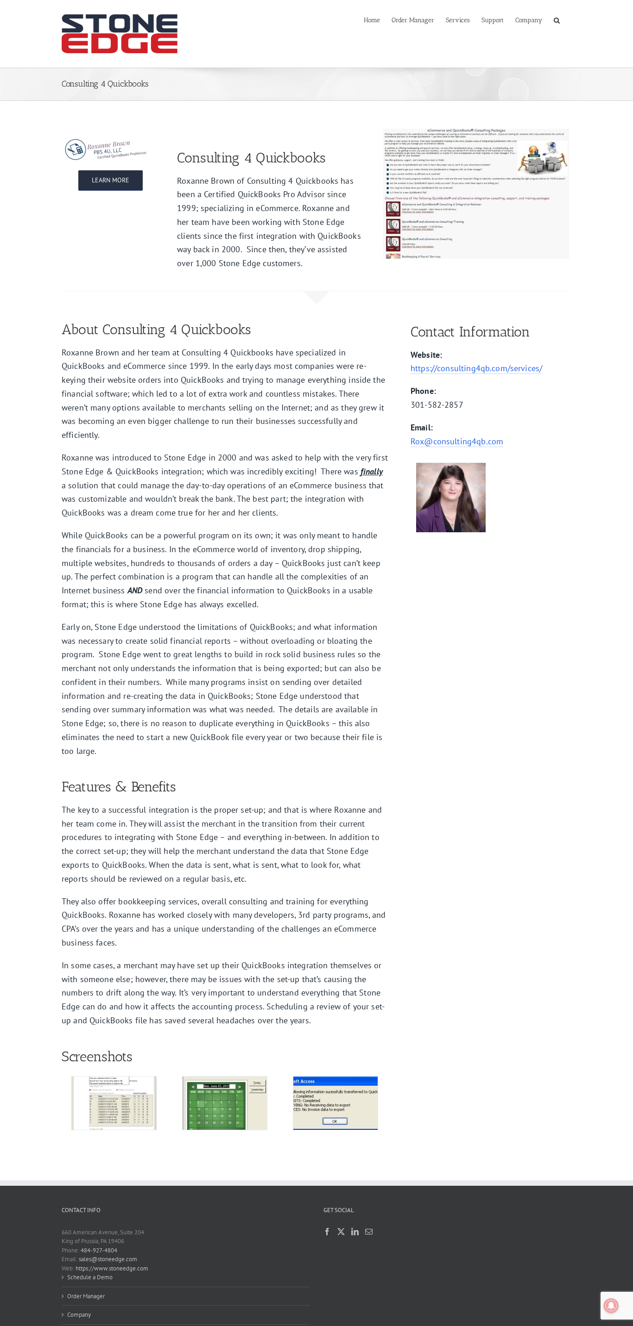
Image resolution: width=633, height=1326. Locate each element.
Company (79, 1315)
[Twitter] (341, 1231)
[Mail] (369, 1231)
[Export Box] (114, 1081)
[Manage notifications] (611, 1305)
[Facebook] (327, 1231)
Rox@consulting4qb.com (457, 441)
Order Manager (86, 1296)
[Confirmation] (335, 1081)
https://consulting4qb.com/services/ (476, 368)
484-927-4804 (99, 1250)
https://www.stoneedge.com (112, 1268)
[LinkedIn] (355, 1231)
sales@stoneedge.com (108, 1259)
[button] (557, 19)
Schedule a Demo (90, 1277)
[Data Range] (225, 1081)
